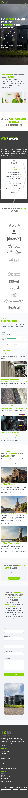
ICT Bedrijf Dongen (8, 484)
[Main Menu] (25, 3)
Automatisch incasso (6, 789)
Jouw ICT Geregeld (5, 751)
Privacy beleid (23, 789)
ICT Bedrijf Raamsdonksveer (11, 543)
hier (9, 465)
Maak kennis (5, 51)
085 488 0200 (13, 606)
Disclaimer (15, 789)
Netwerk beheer (15, 379)
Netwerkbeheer (4, 756)
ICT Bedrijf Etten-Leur (9, 513)
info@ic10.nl (8, 604)
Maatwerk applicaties (6, 350)
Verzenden (14, 674)
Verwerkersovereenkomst (21, 790)
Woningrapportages (7, 353)
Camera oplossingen (6, 379)
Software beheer (5, 432)
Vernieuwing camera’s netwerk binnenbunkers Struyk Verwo (10, 381)
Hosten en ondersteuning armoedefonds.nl (9, 435)
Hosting (3, 763)
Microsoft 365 (4, 753)
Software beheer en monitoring (8, 768)
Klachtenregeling (5, 790)
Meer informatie (13, 578)
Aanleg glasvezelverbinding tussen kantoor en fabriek (12, 408)
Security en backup (5, 758)
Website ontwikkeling (14, 432)
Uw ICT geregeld (13, 405)
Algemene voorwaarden (21, 787)
